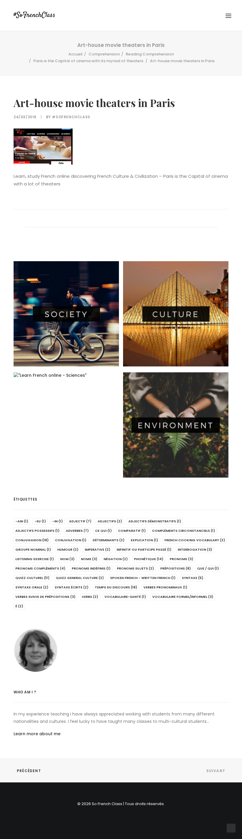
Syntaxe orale (31, 587)
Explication (144, 540)
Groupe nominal (33, 549)
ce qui (103, 530)
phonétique (148, 559)
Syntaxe (192, 577)
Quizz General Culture (80, 577)
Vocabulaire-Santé (125, 596)
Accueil (75, 54)
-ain (21, 521)
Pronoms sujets (135, 568)
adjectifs (110, 521)
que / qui (208, 568)
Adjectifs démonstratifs (154, 521)
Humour (68, 549)
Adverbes (77, 530)
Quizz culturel (32, 577)
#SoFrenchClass (71, 116)
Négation (116, 559)
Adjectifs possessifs (37, 530)
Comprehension (104, 54)
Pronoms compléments (40, 568)
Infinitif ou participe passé (144, 549)
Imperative (97, 549)
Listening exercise (34, 559)
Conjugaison (32, 540)
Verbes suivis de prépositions (45, 596)
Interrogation (195, 549)
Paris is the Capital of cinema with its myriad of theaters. (88, 61)
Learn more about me (37, 734)
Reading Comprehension (150, 54)
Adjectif (80, 521)
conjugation (70, 540)
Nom (67, 559)
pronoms (181, 559)
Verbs (90, 596)
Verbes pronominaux (165, 587)
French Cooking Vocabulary (194, 540)
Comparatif (132, 530)
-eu (40, 521)
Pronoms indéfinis (91, 568)
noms (89, 559)
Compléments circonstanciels (183, 530)
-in (57, 521)
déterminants (109, 540)
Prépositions (175, 568)
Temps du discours (116, 587)
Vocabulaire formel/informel (182, 596)
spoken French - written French (143, 577)
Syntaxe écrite (72, 587)
